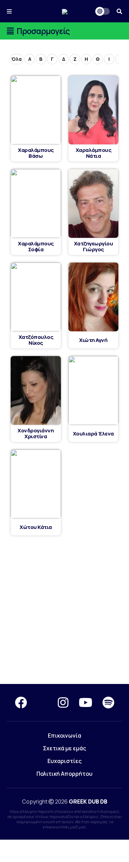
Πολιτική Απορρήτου (64, 773)
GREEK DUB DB (88, 801)
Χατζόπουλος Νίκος (36, 340)
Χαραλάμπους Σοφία (36, 246)
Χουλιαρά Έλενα (93, 433)
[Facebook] (21, 702)
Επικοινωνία (64, 735)
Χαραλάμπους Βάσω (36, 153)
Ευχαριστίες (64, 761)
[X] (42, 702)
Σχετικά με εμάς (64, 748)
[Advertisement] (64, 610)
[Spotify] (108, 702)
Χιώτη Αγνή (93, 340)
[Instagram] (63, 702)
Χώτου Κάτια (36, 527)
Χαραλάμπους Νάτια (93, 153)
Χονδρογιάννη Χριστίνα (36, 433)
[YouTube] (85, 702)
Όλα (16, 59)
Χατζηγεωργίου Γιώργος (93, 246)
